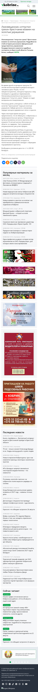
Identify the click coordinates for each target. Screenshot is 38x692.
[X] (15, 162)
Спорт (16, 209)
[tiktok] (13, 684)
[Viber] (19, 162)
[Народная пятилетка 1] (19, 315)
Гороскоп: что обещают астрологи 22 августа (19, 642)
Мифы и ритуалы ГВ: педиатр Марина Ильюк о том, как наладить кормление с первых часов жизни (17, 518)
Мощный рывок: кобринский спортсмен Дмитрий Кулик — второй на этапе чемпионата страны (17, 213)
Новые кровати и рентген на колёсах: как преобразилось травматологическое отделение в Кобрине (18, 202)
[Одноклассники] (7, 162)
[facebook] (3, 684)
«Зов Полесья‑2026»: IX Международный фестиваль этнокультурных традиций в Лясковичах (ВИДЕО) (17, 183)
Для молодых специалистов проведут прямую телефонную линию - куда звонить (18, 502)
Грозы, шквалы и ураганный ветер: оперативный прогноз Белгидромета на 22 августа (18, 633)
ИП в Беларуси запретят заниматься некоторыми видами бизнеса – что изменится (16, 470)
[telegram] (9, 684)
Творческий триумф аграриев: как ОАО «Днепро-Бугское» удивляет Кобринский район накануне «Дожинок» (17, 561)
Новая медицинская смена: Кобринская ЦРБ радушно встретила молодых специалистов (18, 193)
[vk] (16, 684)
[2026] (19, 256)
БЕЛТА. (16, 52)
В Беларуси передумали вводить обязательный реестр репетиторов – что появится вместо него (17, 529)
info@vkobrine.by (25, 680)
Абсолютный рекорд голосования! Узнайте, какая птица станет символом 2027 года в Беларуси (18, 550)
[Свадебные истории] (19, 270)
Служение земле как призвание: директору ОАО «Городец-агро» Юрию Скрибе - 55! (18, 223)
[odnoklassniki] (22, 684)
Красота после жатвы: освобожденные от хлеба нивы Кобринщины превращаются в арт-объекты (18, 540)
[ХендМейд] (19, 282)
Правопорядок (14, 21)
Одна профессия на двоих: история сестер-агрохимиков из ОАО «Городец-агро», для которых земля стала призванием (18, 241)
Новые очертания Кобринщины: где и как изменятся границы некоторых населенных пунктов (18, 460)
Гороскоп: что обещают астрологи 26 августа (19, 509)
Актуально (17, 507)
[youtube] (26, 684)
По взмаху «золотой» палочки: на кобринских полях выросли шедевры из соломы (17, 481)
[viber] (6, 684)
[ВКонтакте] (3, 162)
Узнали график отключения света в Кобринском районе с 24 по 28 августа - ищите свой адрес (17, 599)
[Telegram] (11, 162)
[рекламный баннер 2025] (19, 12)
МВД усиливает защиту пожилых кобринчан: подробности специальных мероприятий (17, 622)
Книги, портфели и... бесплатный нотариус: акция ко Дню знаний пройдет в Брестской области (18, 440)
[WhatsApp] (23, 162)
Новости (16, 178)
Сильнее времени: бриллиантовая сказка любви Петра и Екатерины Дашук (18, 571)
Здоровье (17, 189)
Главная (6, 21)
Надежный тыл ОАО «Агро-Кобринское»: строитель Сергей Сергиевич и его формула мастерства (18, 581)
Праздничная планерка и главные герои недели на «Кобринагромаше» (17, 232)
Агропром (17, 219)
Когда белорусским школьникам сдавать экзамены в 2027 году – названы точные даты (17, 492)
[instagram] (19, 684)
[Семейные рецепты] (19, 295)
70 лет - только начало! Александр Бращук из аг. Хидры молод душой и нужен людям (18, 450)
